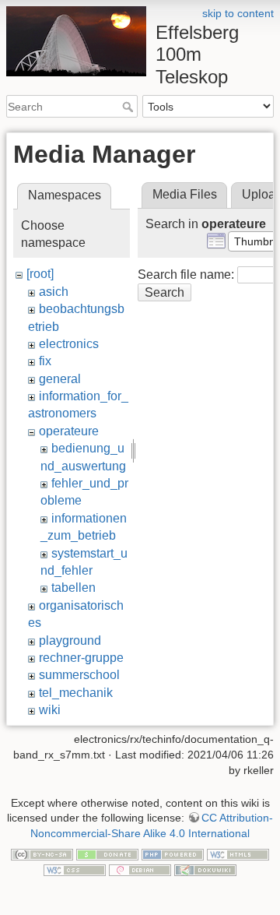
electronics (69, 343)
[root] (40, 273)
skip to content (238, 13)
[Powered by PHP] (173, 853)
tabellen (73, 587)
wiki (50, 709)
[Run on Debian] (140, 869)
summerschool (79, 674)
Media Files (184, 194)
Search (129, 106)
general (60, 378)
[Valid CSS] (75, 869)
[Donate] (107, 853)
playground (70, 640)
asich (53, 291)
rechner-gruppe (81, 657)
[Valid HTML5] (238, 853)
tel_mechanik (76, 692)
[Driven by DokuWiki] (205, 869)
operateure (69, 431)
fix (45, 361)
